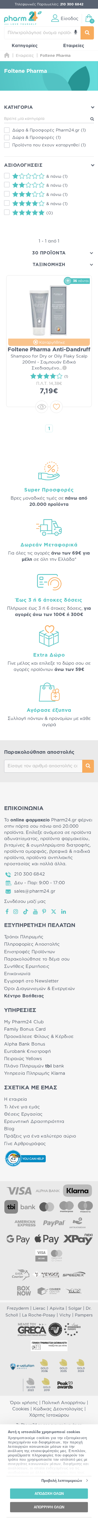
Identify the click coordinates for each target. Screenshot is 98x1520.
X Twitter (54, 911)
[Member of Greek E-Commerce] (32, 1329)
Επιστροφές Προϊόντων (29, 952)
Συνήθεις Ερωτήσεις (26, 966)
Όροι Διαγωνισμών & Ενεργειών (39, 989)
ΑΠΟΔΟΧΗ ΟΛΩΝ (49, 1494)
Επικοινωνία (17, 974)
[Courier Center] (49, 1291)
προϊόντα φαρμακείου (64, 839)
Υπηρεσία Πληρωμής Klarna (34, 1073)
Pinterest (44, 911)
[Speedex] (74, 1274)
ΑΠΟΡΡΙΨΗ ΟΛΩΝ (49, 1507)
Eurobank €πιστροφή (27, 1051)
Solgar (75, 1308)
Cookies (20, 1409)
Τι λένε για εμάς (22, 1107)
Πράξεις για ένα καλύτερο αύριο (40, 1136)
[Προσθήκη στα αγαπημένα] (56, 407)
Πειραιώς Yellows (23, 1059)
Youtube (35, 911)
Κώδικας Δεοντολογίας (58, 1409)
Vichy (65, 1315)
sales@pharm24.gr (34, 891)
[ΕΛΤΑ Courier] (21, 1274)
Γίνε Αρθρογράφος (25, 1144)
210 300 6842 (29, 874)
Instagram (16, 911)
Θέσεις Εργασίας (23, 1114)
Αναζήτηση (88, 766)
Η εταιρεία (15, 1099)
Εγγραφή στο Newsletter (31, 981)
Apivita (57, 1308)
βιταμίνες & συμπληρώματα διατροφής (47, 845)
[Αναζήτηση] (87, 33)
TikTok (26, 911)
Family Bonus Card (25, 1029)
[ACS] (74, 1291)
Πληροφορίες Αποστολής (32, 944)
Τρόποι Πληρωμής (23, 937)
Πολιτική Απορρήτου (63, 1403)
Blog (9, 1129)
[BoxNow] (24, 1291)
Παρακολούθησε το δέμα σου (37, 959)
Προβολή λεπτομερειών (61, 1481)
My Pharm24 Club (24, 1022)
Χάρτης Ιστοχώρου (49, 1415)
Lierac (39, 1308)
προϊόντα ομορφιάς (25, 851)
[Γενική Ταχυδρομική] (45, 1274)
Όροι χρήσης (24, 1403)
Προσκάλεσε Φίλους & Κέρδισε (39, 1036)
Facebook (7, 911)
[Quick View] (41, 407)
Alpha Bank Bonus (24, 1044)
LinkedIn (64, 911)
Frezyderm (18, 1308)
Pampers (84, 1315)
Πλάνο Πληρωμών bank (34, 1066)
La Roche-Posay (38, 1315)
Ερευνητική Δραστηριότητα (34, 1121)
